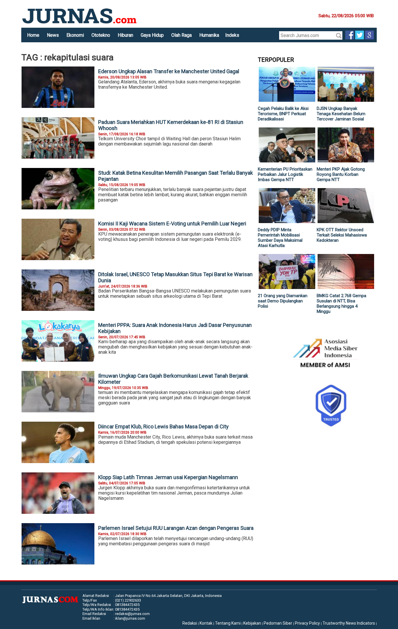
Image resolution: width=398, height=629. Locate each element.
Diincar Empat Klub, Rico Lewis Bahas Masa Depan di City (163, 426)
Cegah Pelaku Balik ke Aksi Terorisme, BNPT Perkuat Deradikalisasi (283, 114)
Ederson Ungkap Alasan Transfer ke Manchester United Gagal (168, 71)
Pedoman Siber (278, 623)
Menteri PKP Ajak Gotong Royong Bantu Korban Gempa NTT (341, 174)
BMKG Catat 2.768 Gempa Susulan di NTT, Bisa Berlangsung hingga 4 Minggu (341, 303)
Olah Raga (181, 35)
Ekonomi (75, 35)
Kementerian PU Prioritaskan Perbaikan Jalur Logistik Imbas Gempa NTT (285, 174)
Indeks (232, 35)
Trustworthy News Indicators (349, 623)
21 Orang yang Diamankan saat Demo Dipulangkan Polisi (282, 301)
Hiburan (125, 35)
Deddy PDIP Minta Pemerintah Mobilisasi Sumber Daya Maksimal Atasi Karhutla (280, 237)
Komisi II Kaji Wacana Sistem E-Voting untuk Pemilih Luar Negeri (172, 223)
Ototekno (100, 35)
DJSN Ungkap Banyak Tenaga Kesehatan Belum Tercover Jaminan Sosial (341, 114)
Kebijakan (252, 623)
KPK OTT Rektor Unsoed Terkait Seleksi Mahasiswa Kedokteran (342, 235)
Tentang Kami (228, 623)
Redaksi (189, 623)
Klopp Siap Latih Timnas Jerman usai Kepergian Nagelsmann (168, 477)
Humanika (209, 35)
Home (33, 35)
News (53, 35)
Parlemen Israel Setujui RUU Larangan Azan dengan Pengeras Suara (175, 528)
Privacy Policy (307, 623)
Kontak (206, 623)
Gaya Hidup (152, 35)
